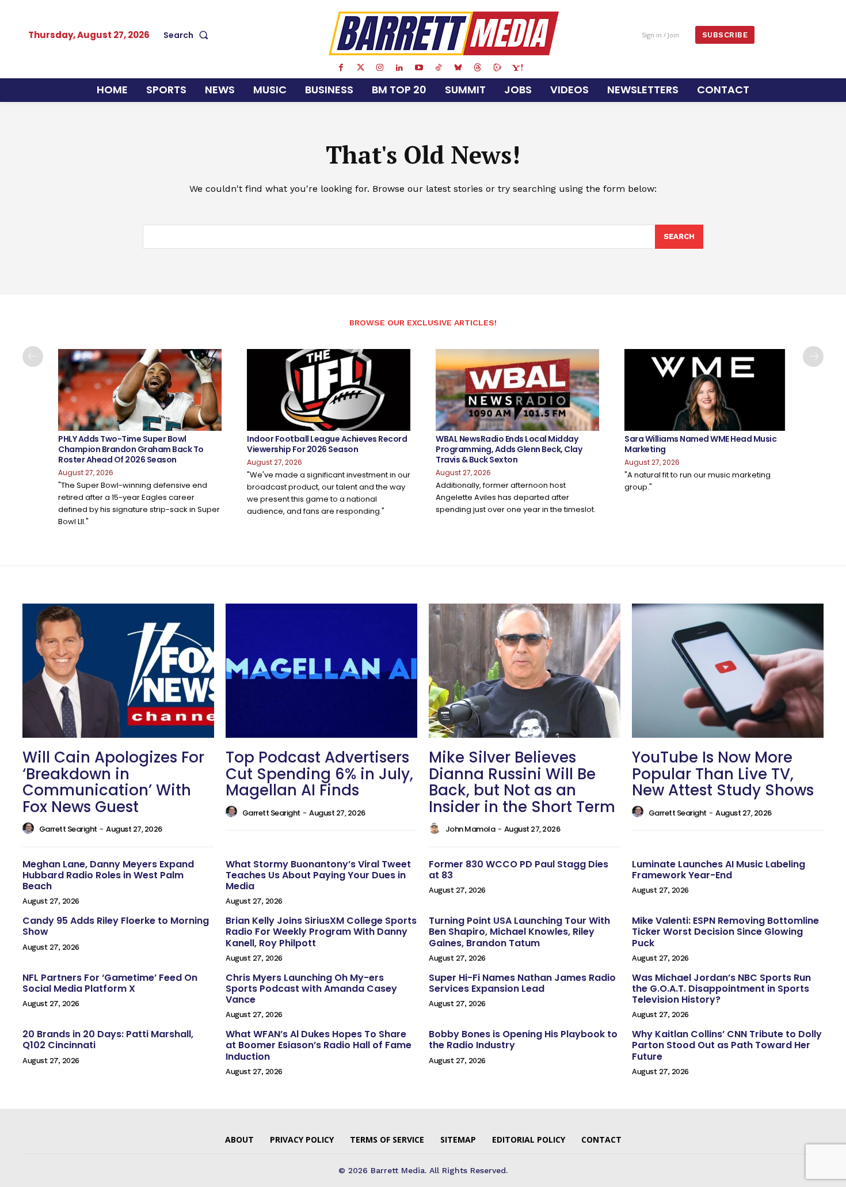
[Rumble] (497, 68)
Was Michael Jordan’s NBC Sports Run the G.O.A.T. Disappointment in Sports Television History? (721, 988)
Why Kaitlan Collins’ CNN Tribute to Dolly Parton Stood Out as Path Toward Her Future (727, 1045)
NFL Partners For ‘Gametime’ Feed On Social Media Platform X (109, 983)
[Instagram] (380, 68)
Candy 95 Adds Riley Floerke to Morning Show (115, 926)
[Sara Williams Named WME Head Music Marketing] (706, 390)
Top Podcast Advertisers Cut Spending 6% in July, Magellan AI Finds (319, 774)
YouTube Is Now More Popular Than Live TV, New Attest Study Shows (723, 774)
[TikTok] (438, 68)
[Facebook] (341, 68)
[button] (188, 35)
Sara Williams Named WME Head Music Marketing (700, 444)
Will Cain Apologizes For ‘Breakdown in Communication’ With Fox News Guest (113, 782)
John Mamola (470, 829)
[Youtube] (419, 68)
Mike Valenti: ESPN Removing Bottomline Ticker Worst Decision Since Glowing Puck (725, 931)
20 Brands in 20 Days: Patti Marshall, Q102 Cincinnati (107, 1039)
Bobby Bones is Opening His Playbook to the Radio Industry (523, 1039)
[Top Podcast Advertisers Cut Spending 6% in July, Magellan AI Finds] (321, 671)
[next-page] (813, 356)
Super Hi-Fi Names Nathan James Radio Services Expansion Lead (522, 983)
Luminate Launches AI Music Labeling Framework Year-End (718, 870)
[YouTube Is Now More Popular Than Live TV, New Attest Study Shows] (728, 671)
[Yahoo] (517, 68)
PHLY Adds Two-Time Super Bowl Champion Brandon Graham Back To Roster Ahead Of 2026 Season (131, 449)
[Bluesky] (458, 68)
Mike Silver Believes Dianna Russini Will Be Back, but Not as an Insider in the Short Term (522, 782)
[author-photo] (29, 828)
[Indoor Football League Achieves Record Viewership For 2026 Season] (328, 390)
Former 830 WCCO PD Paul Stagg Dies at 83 (518, 870)
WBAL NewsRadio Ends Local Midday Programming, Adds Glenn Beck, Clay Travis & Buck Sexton (509, 449)
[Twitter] (360, 68)
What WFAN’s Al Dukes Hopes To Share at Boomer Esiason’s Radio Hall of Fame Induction (318, 1045)
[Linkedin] (399, 68)
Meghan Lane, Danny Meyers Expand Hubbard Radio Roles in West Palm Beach (108, 875)
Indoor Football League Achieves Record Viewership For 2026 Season (327, 444)
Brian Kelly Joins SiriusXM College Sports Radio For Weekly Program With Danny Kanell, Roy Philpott (321, 931)
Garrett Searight (68, 829)
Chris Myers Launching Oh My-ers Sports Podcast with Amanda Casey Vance (311, 988)
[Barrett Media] (444, 33)
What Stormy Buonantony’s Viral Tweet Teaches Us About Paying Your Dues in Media (318, 875)
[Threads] (478, 68)
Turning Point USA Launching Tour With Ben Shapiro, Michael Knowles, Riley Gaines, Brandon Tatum (519, 931)
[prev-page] (32, 356)
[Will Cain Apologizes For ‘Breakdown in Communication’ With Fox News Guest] (118, 671)
